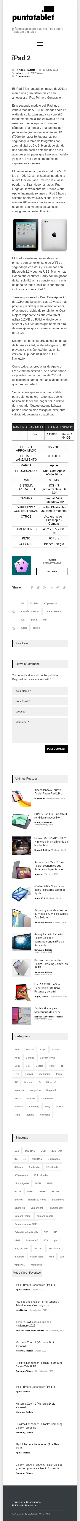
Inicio (59, 1074)
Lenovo (28, 1082)
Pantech (19, 1106)
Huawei (38, 850)
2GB (43, 1151)
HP (62, 1066)
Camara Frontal (53, 611)
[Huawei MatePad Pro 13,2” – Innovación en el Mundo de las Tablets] (21, 845)
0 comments (23, 76)
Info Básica (44, 1074)
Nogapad (51, 1090)
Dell (28, 1066)
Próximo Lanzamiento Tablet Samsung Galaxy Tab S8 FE (51, 964)
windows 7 (20, 1265)
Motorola (19, 1090)
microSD (38, 1248)
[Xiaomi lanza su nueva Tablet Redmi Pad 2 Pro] (21, 797)
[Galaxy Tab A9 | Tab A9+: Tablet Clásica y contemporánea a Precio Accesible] (21, 942)
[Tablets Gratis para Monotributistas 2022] (21, 1016)
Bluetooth (20, 1208)
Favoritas (35, 1272)
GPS (46, 1232)
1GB (17, 1151)
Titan (17, 1115)
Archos (56, 1049)
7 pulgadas (54, 1159)
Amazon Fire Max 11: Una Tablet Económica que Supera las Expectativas (49, 866)
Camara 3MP (37, 1208)
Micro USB (54, 1248)
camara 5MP (56, 1208)
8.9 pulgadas (52, 1167)
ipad (56, 1240)
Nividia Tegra (37, 1256)
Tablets (31, 69)
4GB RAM (37, 1159)
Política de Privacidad (24, 1505)
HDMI (17, 1240)
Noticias (38, 1017)
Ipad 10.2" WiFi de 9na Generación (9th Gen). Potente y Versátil (47, 988)
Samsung (39, 922)
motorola (19, 1256)
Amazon (38, 874)
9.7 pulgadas (50, 603)
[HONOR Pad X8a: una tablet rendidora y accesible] (21, 821)
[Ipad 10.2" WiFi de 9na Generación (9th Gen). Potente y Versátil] (21, 992)
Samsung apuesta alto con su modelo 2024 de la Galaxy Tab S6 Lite (51, 914)
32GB (50, 1183)
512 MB (34, 603)
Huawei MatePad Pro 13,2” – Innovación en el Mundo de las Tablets (51, 842)
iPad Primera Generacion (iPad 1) (35, 1284)
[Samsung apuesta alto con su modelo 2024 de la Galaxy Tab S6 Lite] (21, 918)
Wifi (45, 619)
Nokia (18, 1098)
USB (51, 1256)
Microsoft (51, 1082)
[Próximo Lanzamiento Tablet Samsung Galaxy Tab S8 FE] (21, 968)
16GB (38, 1183)
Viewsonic (44, 1115)
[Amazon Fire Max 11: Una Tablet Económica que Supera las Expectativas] (21, 870)
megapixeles (21, 1248)
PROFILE (52, 571)
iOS (23, 619)
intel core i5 (32, 1240)
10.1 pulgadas (41, 1175)
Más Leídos (20, 1272)
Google (39, 1066)
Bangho (30, 1058)
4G (24, 1159)
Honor (37, 822)
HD (55, 1232)
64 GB (18, 1191)
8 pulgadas (34, 1167)
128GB (42, 1191)
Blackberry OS (47, 1058)
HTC (17, 1074)
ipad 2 (34, 619)
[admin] (21, 565)
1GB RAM (30, 1151)
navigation (35, 1090)
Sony (47, 1106)
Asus (17, 1058)
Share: (17, 587)
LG (39, 1082)
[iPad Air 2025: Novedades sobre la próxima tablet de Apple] (21, 894)
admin (19, 73)
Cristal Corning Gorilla (26, 1232)
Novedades (39, 798)
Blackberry (58, 1199)
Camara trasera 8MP (26, 1224)
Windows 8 (37, 1265)
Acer (17, 1049)
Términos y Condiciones (26, 1501)
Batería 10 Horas (30, 611)
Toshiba (29, 1115)
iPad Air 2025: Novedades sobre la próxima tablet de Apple (49, 890)
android (19, 1199)
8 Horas (19, 1167)
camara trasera (45, 1216)
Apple (22, 69)
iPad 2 (21, 58)
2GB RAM (57, 1151)
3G (22, 603)
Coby (17, 1066)
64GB (30, 1191)
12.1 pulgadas (22, 1183)
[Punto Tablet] (33, 20)
